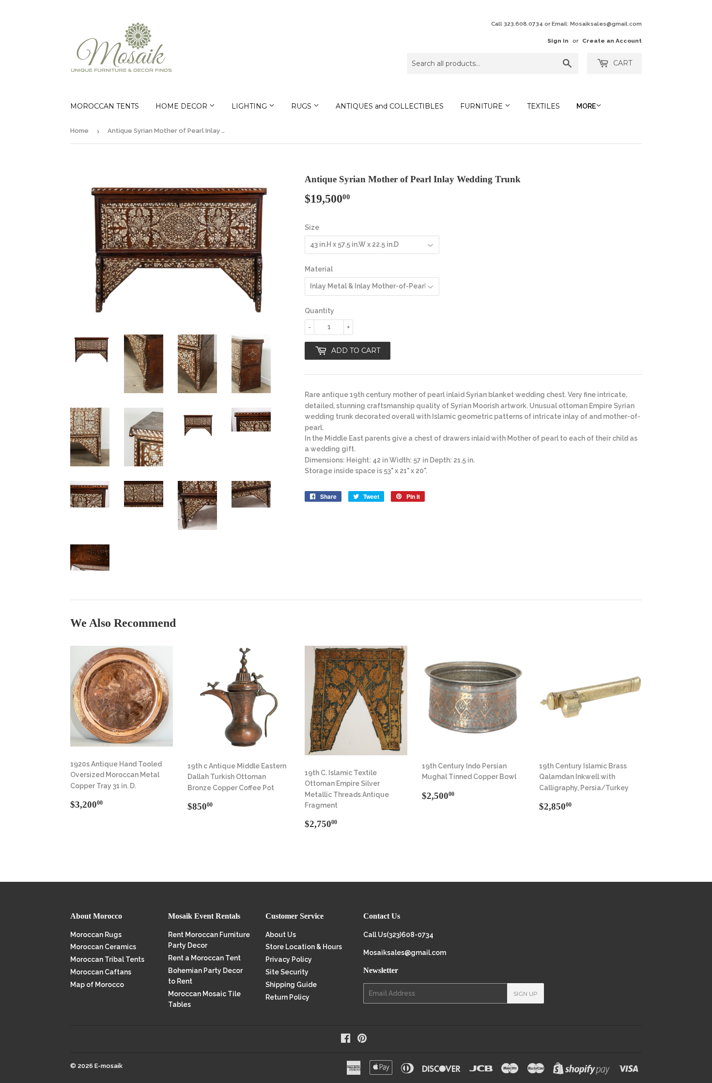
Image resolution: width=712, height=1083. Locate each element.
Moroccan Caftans (100, 972)
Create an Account (612, 40)
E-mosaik (108, 1065)
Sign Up (525, 993)
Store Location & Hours (303, 947)
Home (79, 130)
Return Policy (287, 997)
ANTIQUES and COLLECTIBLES (390, 106)
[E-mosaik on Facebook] (346, 1039)
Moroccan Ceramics (103, 947)
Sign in (558, 40)
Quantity (319, 311)
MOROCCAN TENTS (104, 106)
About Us (280, 935)
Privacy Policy (288, 959)
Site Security (287, 972)
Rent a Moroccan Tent (204, 958)
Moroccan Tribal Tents (107, 959)
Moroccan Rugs (96, 935)
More (586, 106)
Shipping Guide (291, 984)
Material (319, 269)
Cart (621, 63)
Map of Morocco (97, 984)
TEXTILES (543, 106)
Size (312, 227)
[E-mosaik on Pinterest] (362, 1039)
